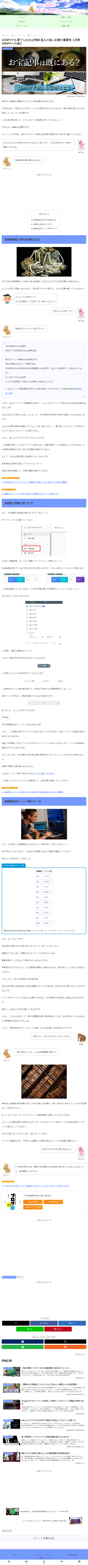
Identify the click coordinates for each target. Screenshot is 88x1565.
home (15, 1555)
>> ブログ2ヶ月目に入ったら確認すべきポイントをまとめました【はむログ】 (35, 1186)
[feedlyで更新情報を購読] (23, 1347)
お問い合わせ (72, 1555)
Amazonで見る (33, 1202)
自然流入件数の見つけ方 (42, 224)
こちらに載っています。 (45, 773)
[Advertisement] (23, 192)
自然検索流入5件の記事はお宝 (44, 220)
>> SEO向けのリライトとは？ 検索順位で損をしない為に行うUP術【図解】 (35, 482)
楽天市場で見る (53, 1202)
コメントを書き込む (44, 1538)
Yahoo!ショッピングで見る (33, 1207)
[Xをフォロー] (65, 1341)
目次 (41, 214)
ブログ (22, 1277)
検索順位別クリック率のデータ (45, 228)
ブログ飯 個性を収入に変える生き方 (37, 1195)
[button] (81, 784)
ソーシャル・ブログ (10, 1277)
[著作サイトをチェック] (23, 1341)
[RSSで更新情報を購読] (65, 1347)
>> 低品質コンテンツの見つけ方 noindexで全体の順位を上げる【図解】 (33, 792)
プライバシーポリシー (44, 1555)
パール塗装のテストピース (44, 1558)
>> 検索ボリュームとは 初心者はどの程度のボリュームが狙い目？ (30, 494)
